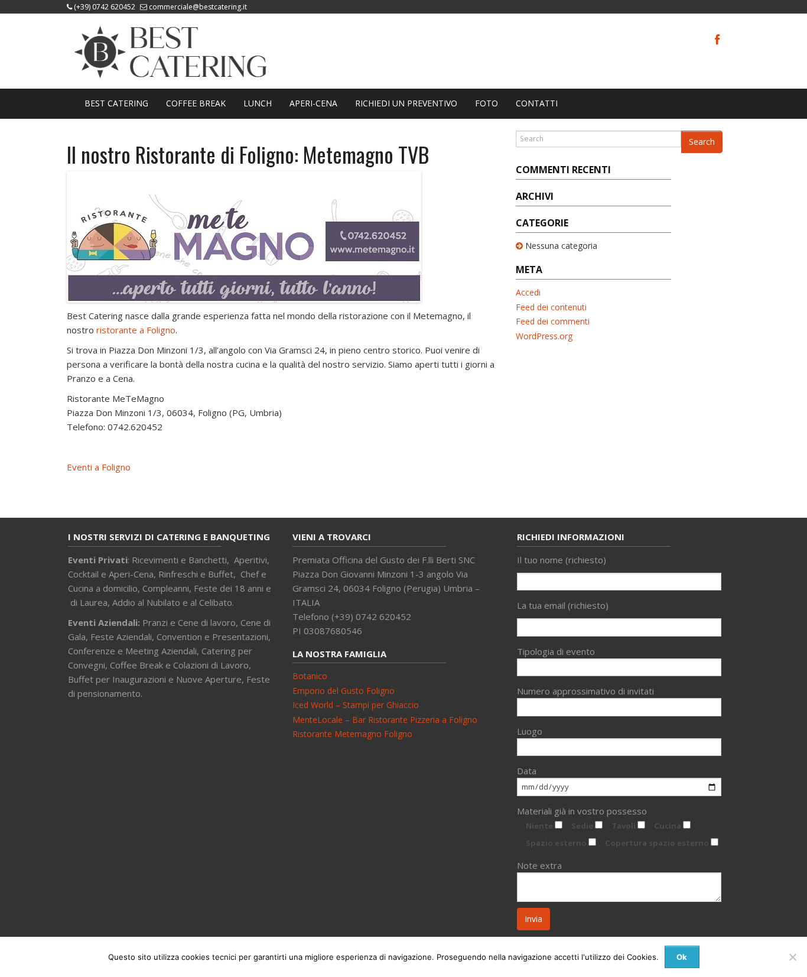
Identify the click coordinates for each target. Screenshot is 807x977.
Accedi (528, 292)
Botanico (309, 675)
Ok (681, 957)
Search (702, 141)
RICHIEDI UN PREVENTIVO (406, 103)
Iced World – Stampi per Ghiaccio (355, 704)
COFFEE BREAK (196, 103)
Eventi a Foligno (99, 467)
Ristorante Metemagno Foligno (352, 733)
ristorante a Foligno (135, 330)
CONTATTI (537, 103)
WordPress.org (544, 336)
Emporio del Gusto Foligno (343, 690)
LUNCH (257, 103)
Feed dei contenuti (551, 307)
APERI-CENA (313, 103)
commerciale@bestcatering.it (198, 7)
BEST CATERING (116, 103)
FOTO (486, 103)
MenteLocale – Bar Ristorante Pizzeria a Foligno (384, 719)
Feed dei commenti (553, 321)
